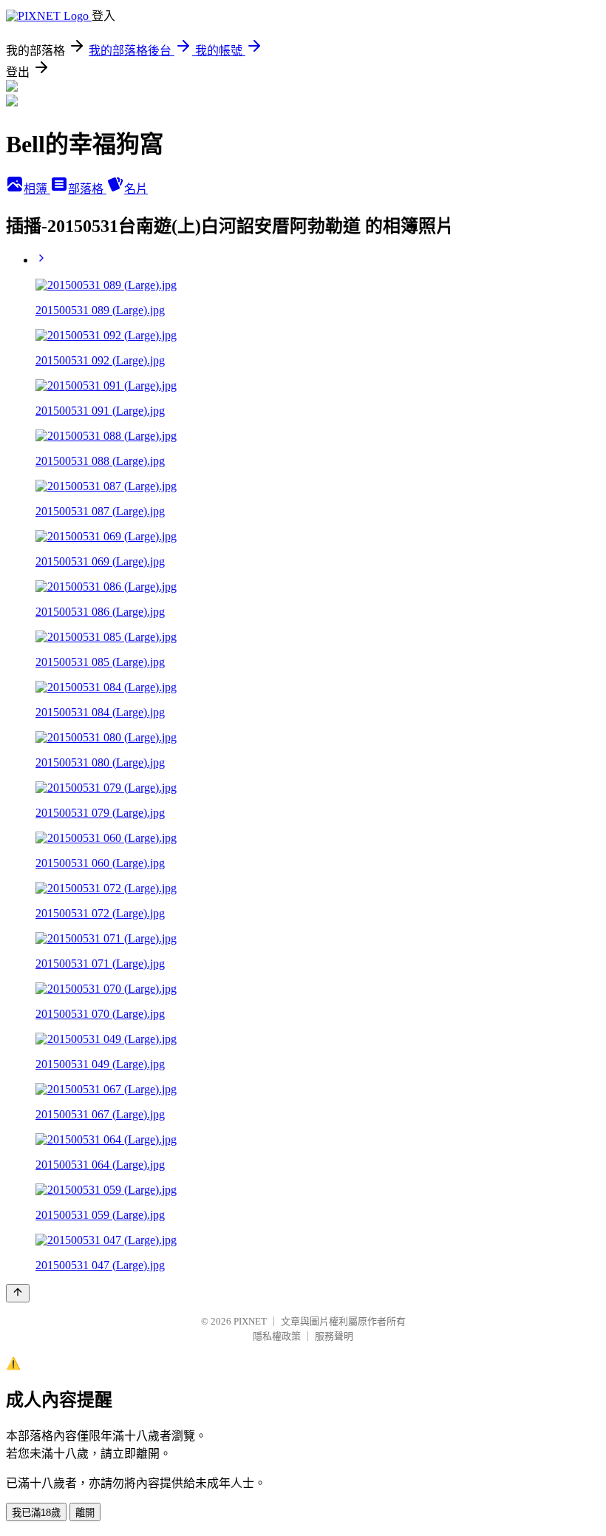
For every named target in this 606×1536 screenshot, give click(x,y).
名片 (136, 189)
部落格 (87, 189)
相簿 (37, 189)
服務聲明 (334, 1336)
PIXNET (250, 1321)
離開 (85, 1512)
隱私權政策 (277, 1336)
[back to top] (18, 1293)
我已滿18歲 (36, 1512)
